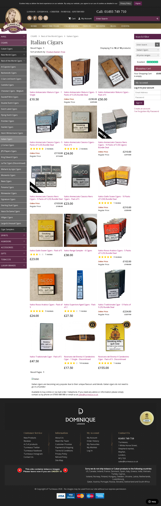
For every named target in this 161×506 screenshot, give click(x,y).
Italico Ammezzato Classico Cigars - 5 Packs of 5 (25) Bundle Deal (46, 143)
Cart (74, 18)
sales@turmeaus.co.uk (88, 394)
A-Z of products (30, 444)
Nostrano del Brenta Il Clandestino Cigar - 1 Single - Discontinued (79, 358)
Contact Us (28, 457)
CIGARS (34, 36)
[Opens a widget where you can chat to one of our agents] (152, 502)
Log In (90, 450)
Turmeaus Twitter (32, 447)
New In (87, 26)
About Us (59, 437)
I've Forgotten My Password (146, 111)
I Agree (137, 3)
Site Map (59, 460)
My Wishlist (92, 447)
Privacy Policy (125, 3)
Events (125, 26)
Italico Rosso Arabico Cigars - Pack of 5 (46, 305)
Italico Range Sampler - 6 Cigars (78, 250)
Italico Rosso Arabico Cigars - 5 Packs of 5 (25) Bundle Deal (114, 251)
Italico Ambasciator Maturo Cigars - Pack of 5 (114, 93)
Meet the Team (50, 26)
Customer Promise (63, 444)
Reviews (100, 26)
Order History (93, 441)
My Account (86, 18)
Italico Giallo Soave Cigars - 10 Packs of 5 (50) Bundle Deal (114, 197)
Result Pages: (36, 372)
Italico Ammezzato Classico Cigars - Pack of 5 (79, 143)
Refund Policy (61, 457)
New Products (30, 437)
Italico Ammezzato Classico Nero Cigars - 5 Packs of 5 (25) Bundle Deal (46, 197)
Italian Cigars (72, 36)
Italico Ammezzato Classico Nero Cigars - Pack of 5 (78, 197)
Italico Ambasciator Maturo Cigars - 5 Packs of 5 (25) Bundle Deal (80, 93)
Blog (113, 26)
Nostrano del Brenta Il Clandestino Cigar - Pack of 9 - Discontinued (113, 358)
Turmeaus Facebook (33, 450)
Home (34, 26)
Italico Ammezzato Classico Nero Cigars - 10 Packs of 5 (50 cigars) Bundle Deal (112, 145)
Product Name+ (53, 52)
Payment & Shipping (64, 447)
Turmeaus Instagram (33, 454)
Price (63, 52)
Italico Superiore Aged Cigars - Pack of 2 (79, 305)
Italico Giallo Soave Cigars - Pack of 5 (46, 250)
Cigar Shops (71, 26)
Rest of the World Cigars (52, 36)
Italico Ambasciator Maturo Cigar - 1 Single (46, 93)
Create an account (142, 108)
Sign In (139, 103)
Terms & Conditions (64, 450)
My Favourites (93, 444)
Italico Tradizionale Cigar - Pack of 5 (46, 356)
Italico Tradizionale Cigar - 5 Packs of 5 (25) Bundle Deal (114, 305)
